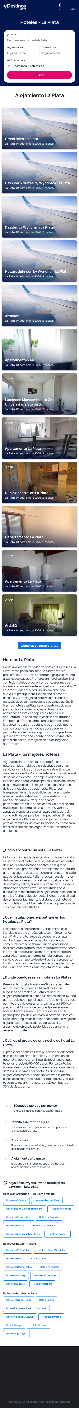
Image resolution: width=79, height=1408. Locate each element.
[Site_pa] (11, 1376)
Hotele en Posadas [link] (49, 1217)
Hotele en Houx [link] (14, 1258)
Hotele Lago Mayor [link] (16, 1333)
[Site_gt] (45, 1376)
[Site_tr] (68, 1358)
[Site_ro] (22, 1358)
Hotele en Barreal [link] (15, 1225)
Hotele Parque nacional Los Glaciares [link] (26, 1308)
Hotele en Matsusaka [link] (17, 1250)
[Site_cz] (11, 1367)
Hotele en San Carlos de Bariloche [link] (24, 1208)
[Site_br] (11, 1358)
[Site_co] (57, 1367)
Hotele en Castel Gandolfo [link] (51, 1250)
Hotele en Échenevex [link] (45, 1275)
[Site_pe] (57, 1358)
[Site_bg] (34, 1358)
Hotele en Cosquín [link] (57, 1234)
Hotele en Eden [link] (39, 1258)
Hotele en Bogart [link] (15, 1283)
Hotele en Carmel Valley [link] (19, 1267)
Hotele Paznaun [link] (38, 1325)
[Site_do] (68, 1367)
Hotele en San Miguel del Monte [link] (23, 1234)
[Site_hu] (45, 1367)
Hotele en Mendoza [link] (61, 1208)
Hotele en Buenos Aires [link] (18, 1217)
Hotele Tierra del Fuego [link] (18, 1299)
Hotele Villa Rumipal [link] (44, 1225)
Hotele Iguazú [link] (46, 1299)
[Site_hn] (57, 1376)
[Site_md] (22, 1367)
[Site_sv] (22, 1376)
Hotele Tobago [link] (14, 1325)
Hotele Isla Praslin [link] (51, 1316)
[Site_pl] (45, 1358)
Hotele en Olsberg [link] (16, 1275)
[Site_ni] (34, 1376)
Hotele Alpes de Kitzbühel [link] (20, 1316)
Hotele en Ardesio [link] (49, 1267)
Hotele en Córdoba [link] (16, 1200)
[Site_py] (68, 1376)
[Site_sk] (34, 1367)
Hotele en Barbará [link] (42, 1283)
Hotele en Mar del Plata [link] (47, 1200)
